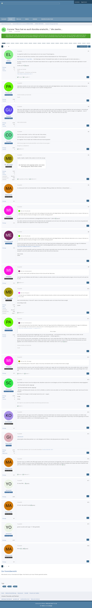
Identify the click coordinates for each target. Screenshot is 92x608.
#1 (88, 51)
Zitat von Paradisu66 (25, 211)
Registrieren (84, 2)
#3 (88, 106)
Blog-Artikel (5, 453)
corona (9, 586)
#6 (88, 185)
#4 (88, 131)
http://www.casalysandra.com (24, 74)
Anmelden (77, 2)
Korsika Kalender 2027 (47, 449)
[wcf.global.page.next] (11, 46)
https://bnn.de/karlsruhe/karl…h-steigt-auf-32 (28, 246)
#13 (88, 379)
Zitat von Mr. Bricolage (25, 361)
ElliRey (10, 31)
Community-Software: (46, 603)
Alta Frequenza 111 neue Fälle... (25, 59)
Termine (4, 70)
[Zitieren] (88, 77)
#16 (88, 458)
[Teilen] (89, 46)
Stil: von (46, 605)
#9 (88, 267)
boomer (15, 586)
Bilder (4, 69)
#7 (88, 206)
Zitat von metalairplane (26, 271)
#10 (88, 288)
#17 (88, 480)
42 (8, 46)
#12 (88, 357)
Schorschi (21, 436)
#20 (88, 545)
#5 (88, 155)
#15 (88, 433)
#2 (88, 83)
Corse (4, 586)
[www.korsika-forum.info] (46, 9)
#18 (88, 502)
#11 (88, 318)
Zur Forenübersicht (9, 571)
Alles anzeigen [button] (53, 331)
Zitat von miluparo (24, 293)
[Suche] (90, 2)
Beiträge (4, 67)
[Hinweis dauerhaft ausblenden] (88, 35)
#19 (88, 524)
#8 (88, 231)
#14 (88, 412)
